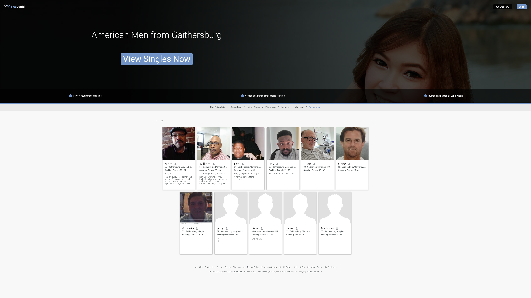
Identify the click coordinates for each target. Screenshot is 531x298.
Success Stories (224, 267)
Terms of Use (239, 267)
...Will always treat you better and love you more (213, 173)
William (204, 164)
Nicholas (327, 228)
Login (521, 7)
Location (285, 107)
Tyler (289, 228)
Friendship (270, 107)
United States (253, 107)
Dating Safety (299, 267)
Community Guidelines (327, 267)
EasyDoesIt (170, 173)
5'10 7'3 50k (257, 239)
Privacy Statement (269, 267)
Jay (271, 164)
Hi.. (218, 238)
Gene (342, 164)
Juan (307, 164)
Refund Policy (253, 267)
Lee (237, 164)
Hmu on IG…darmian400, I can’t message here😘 (283, 173)
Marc (168, 164)
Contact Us (209, 267)
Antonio (188, 228)
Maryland (299, 107)
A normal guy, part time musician (244, 178)
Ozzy (255, 228)
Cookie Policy (285, 267)
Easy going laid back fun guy (246, 173)
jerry (220, 228)
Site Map (311, 267)
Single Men (236, 107)
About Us (199, 267)
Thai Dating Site (217, 107)
